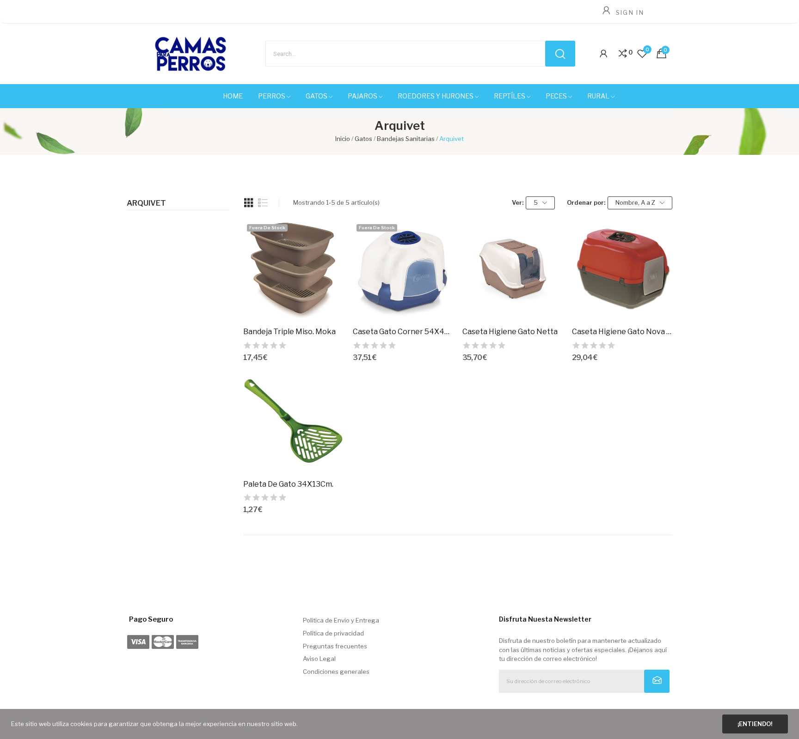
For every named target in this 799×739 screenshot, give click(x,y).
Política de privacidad (333, 633)
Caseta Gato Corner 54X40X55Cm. (403, 331)
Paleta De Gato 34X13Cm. (288, 484)
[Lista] (263, 202)
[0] (622, 53)
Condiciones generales (336, 671)
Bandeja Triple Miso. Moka (289, 331)
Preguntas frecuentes (335, 646)
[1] (657, 681)
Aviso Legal (319, 658)
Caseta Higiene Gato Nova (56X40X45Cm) (622, 331)
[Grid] (248, 202)
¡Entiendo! (755, 723)
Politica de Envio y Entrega (341, 620)
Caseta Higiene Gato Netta (510, 331)
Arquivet (146, 203)
